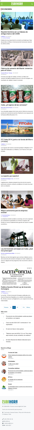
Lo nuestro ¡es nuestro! (10, 176)
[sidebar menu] (2, 4)
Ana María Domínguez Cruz (7, 178)
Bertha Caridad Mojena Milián (7, 253)
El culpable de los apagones (15, 379)
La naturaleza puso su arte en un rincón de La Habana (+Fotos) (20, 387)
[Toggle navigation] (32, 4)
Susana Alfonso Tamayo (6, 73)
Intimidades (11, 361)
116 (24, 307)
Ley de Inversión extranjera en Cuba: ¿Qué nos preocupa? (17, 250)
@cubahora (6, 421)
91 (10, 307)
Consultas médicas (14, 368)
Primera (6, 307)
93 (17, 307)
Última (28, 307)
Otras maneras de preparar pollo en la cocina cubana (20, 356)
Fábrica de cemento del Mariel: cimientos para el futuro (16, 69)
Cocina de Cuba (12, 352)
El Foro (10, 377)
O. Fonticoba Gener (5, 215)
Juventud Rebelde (6, 38)
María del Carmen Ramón (6, 107)
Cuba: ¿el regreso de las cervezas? (14, 105)
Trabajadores (5, 216)
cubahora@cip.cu (8, 423)
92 (14, 307)
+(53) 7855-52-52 (8, 419)
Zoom (10, 384)
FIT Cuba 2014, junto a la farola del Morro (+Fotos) (17, 140)
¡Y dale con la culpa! (13, 364)
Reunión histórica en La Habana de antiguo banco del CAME (14, 33)
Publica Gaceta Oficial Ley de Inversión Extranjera (16, 288)
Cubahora (3, 36)
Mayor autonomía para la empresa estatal (14, 211)
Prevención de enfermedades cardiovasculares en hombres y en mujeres (20, 371)
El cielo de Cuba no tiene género (15, 329)
